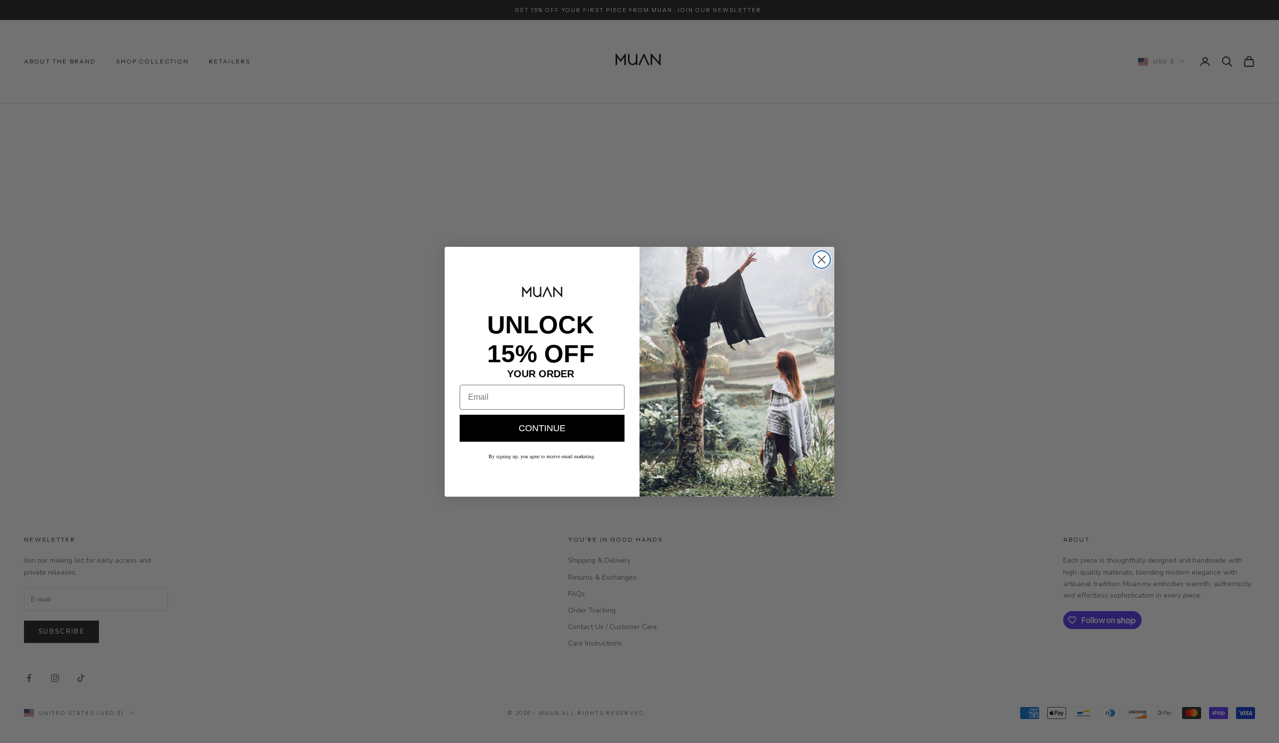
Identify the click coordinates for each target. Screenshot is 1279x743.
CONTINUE (542, 428)
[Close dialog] (821, 259)
